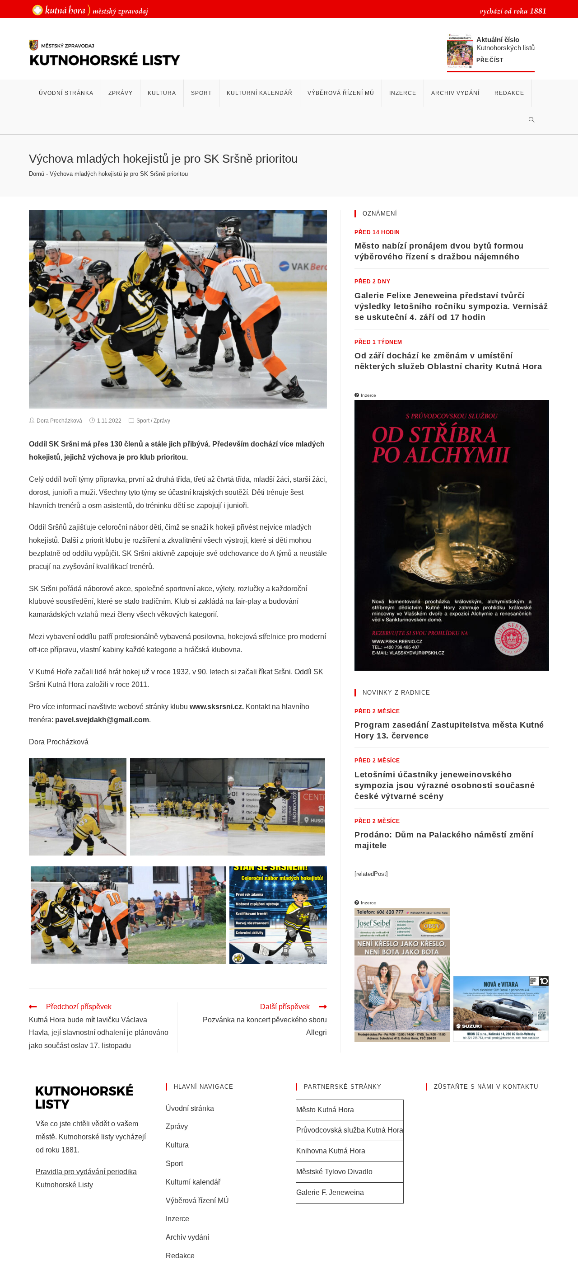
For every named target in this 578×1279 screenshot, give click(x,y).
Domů (36, 173)
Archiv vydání (187, 1237)
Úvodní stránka (190, 1108)
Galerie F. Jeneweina (330, 1192)
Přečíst (489, 60)
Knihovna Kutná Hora (330, 1151)
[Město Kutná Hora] (90, 10)
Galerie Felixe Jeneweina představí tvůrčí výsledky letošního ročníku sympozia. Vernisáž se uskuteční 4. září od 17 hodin (451, 306)
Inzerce (177, 1219)
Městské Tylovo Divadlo (334, 1172)
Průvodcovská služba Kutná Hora (349, 1130)
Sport (142, 421)
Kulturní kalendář (193, 1182)
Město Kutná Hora (325, 1110)
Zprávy (162, 421)
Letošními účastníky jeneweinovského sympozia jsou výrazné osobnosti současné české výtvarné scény (444, 785)
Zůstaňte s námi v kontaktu (486, 1086)
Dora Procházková (59, 421)
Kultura (177, 1145)
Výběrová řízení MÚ (197, 1200)
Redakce (180, 1256)
